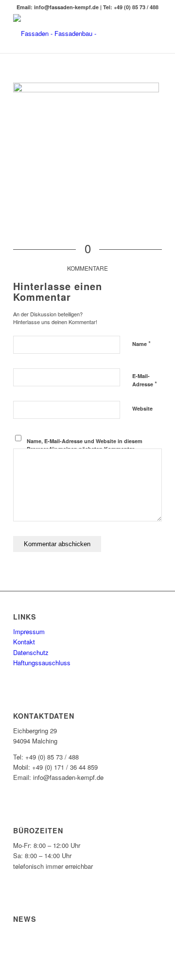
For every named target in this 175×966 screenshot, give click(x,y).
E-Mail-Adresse (144, 380)
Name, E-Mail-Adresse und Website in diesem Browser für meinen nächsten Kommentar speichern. (84, 449)
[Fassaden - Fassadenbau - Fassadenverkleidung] (72, 33)
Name (141, 343)
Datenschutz (31, 652)
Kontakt (24, 641)
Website (142, 408)
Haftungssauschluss (41, 662)
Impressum (29, 631)
